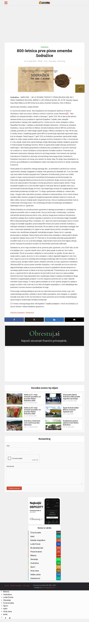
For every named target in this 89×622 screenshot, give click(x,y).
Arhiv (5, 614)
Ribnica (6, 592)
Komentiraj (61, 61)
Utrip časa (7, 611)
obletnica (30, 313)
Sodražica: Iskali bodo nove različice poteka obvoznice (32, 423)
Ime (8, 446)
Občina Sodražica (18, 313)
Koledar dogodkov (16, 585)
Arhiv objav (26, 585)
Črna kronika (8, 603)
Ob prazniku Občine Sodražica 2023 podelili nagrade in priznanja (71, 397)
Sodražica (44, 47)
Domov (6, 585)
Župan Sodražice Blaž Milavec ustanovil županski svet (71, 410)
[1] (11, 304)
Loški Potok (8, 597)
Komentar (10, 466)
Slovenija (7, 600)
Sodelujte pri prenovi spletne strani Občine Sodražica (70, 423)
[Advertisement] (44, 24)
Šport (5, 606)
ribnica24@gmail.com (48, 587)
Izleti (5, 609)
